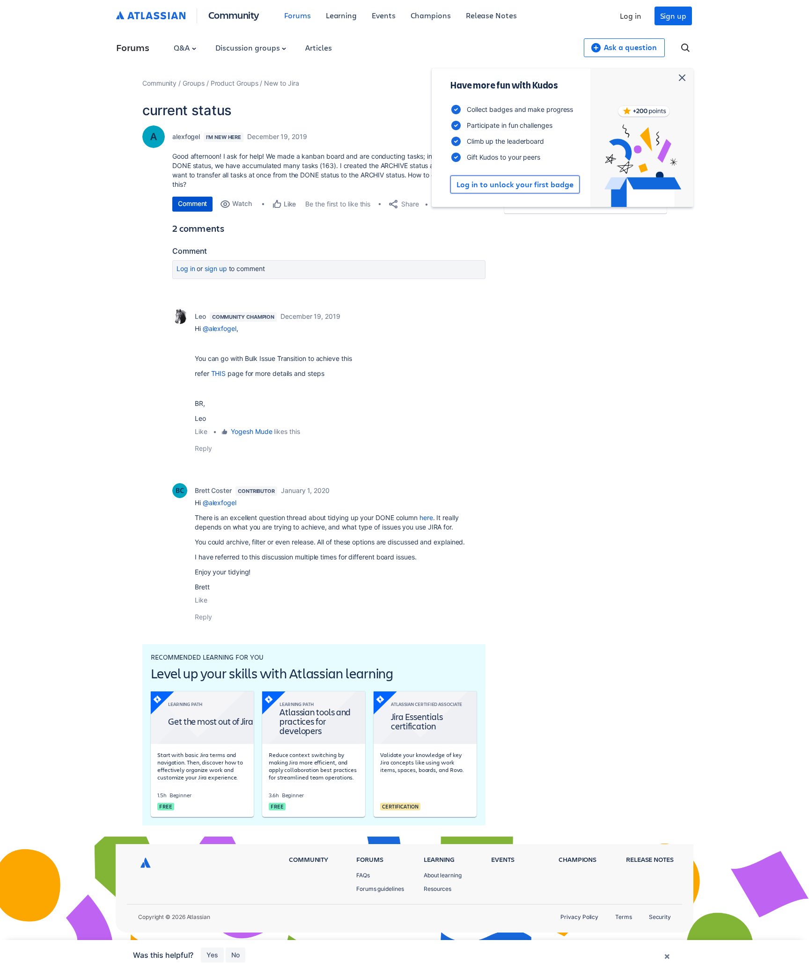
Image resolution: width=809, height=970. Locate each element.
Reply (203, 448)
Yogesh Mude (251, 431)
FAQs (363, 875)
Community (233, 15)
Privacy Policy (579, 916)
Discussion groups (248, 47)
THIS (218, 373)
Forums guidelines (380, 888)
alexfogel (186, 136)
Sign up (673, 16)
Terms (623, 916)
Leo (200, 316)
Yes (212, 955)
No (235, 955)
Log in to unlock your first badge (515, 184)
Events (384, 15)
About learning (443, 875)
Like (201, 431)
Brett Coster (213, 490)
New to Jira (281, 83)
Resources (437, 888)
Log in (630, 16)
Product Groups (234, 83)
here (426, 518)
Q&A (182, 47)
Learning (341, 15)
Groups (194, 83)
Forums (297, 15)
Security (660, 916)
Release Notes (491, 15)
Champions (431, 15)
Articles (318, 47)
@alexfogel (219, 328)
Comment (192, 203)
